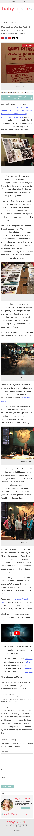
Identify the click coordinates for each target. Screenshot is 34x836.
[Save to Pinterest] (2, 38)
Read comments (20, 33)
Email (3, 778)
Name (4, 769)
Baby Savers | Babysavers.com (17, 10)
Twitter (27, 662)
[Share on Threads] (13, 38)
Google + (28, 672)
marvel (22, 699)
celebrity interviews (8, 698)
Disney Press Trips (14, 699)
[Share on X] (17, 38)
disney (17, 698)
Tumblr (28, 665)
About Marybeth (13, 1)
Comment (5, 752)
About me (25, 807)
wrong (3, 401)
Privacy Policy (30, 833)
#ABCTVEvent (13, 696)
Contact (23, 1)
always (27, 398)
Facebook (28, 659)
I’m (22, 398)
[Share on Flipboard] (9, 38)
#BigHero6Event (23, 696)
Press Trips (14, 701)
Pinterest (28, 668)
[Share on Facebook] (6, 38)
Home (3, 21)
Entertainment (11, 21)
